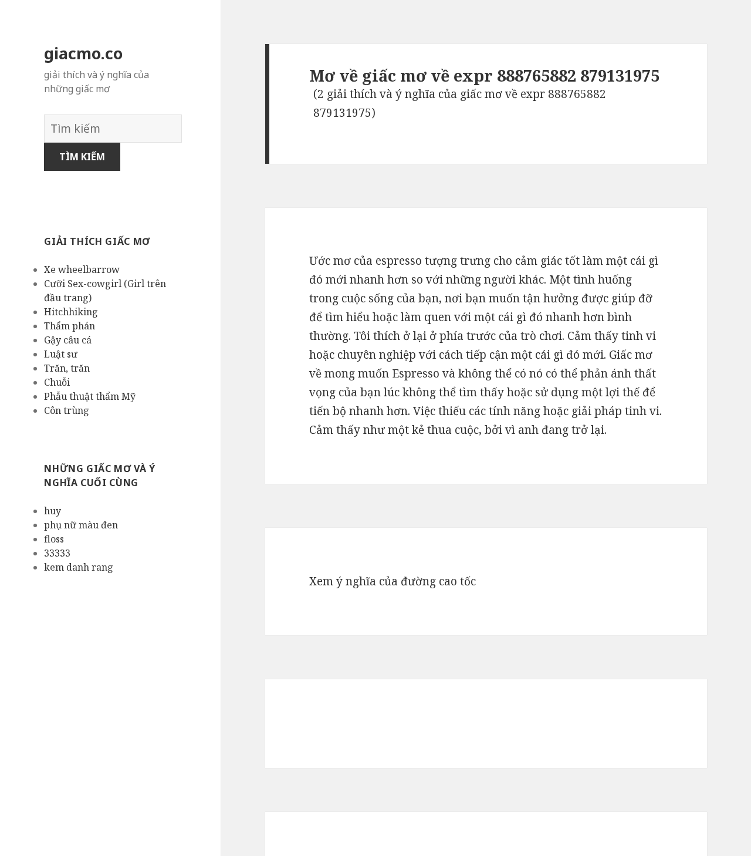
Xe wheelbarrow (82, 269)
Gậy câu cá (68, 339)
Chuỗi (57, 382)
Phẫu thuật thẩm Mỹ (90, 396)
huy (52, 510)
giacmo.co (83, 53)
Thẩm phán (69, 325)
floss (54, 539)
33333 (57, 553)
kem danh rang (78, 567)
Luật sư (60, 354)
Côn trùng (66, 410)
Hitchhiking (71, 311)
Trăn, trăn (67, 368)
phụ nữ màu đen (81, 524)
